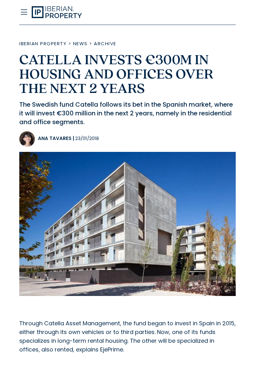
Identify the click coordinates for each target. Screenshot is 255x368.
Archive (105, 43)
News (80, 43)
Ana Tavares (55, 138)
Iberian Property (43, 43)
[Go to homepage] (98, 12)
